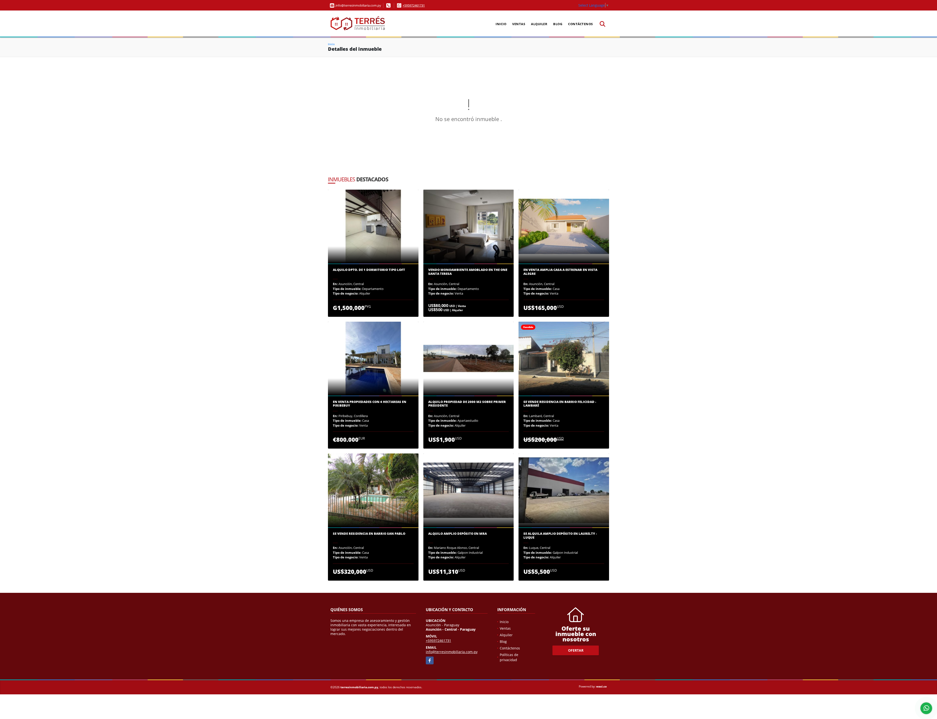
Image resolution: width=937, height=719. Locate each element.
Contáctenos (580, 24)
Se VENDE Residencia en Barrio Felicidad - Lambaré (559, 404)
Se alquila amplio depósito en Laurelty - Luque (560, 535)
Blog (557, 24)
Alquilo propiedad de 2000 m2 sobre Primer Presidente (467, 404)
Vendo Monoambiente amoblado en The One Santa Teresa (467, 272)
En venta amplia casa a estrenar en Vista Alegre (560, 272)
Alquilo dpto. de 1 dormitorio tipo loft (369, 270)
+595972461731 (414, 5)
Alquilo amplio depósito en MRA (457, 534)
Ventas (518, 24)
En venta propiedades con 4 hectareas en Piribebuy (369, 404)
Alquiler (539, 24)
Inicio (501, 24)
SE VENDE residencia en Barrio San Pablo (369, 534)
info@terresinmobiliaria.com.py (452, 651)
